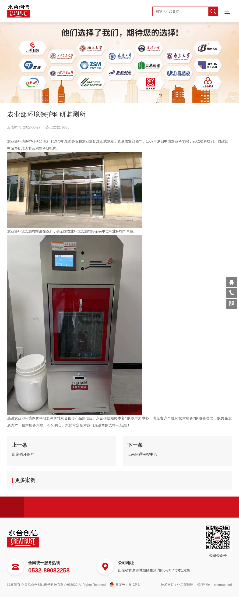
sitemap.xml (223, 584)
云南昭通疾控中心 (142, 454)
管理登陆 (203, 584)
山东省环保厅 (23, 454)
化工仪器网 (185, 584)
